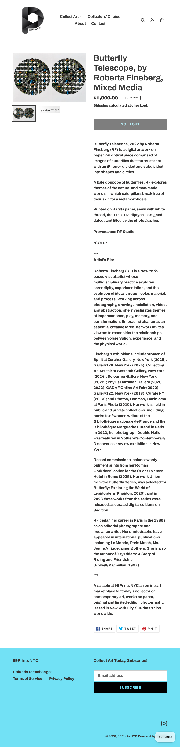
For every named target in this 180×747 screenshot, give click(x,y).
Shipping (101, 105)
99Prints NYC (127, 736)
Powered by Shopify (152, 736)
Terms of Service (27, 679)
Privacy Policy (61, 679)
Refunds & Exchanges (32, 672)
